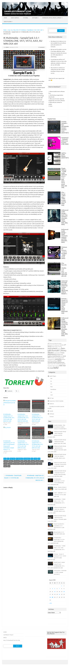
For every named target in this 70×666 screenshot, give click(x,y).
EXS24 (53, 346)
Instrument (16, 461)
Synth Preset (50, 363)
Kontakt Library (59, 350)
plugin (32, 461)
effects (11, 461)
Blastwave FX (51, 345)
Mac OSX (16, 30)
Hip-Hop (60, 346)
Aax (9, 30)
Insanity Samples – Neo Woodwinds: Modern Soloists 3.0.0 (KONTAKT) (60, 427)
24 (50, 597)
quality (37, 461)
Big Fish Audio (58, 343)
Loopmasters (57, 352)
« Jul (50, 603)
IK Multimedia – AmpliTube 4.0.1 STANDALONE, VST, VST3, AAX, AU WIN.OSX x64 (35, 478)
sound (5, 463)
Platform (51, 403)
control (6, 461)
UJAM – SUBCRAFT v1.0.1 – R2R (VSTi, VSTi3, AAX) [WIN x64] (60, 494)
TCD (55, 363)
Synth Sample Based (30, 463)
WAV (5, 466)
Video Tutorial (55, 365)
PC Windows (22, 30)
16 (64, 591)
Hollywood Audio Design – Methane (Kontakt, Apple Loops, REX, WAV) (60, 441)
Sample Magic (61, 357)
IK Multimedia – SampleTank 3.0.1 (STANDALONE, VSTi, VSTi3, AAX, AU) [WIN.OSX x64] (8, 418)
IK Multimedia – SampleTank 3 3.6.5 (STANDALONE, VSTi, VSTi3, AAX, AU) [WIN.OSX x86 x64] (23, 418)
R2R (64, 356)
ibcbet (48, 653)
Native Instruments (54, 356)
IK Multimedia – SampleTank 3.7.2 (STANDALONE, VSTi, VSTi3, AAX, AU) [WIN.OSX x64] (23, 444)
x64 (42, 30)
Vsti (41, 463)
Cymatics (61, 345)
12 (54, 591)
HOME (5, 632)
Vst (35, 30)
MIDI (22, 461)
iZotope (59, 348)
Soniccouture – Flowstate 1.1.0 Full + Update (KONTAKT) (60, 572)
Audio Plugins (7, 21)
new (26, 461)
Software (35, 17)
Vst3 (38, 30)
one (29, 461)
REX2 (49, 357)
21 (59, 594)
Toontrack (58, 363)
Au (12, 30)
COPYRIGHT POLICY (8, 634)
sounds (10, 463)
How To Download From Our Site (11, 640)
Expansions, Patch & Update (56, 401)
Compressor (56, 345)
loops (62, 353)
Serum (63, 359)
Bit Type (51, 398)
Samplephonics (51, 359)
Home (5, 17)
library (51, 352)
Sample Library (54, 357)
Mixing (54, 354)
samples (58, 359)
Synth (22, 463)
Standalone (30, 30)
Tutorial (25, 17)
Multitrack (60, 354)
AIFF (49, 343)
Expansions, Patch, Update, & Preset (52, 17)
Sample (51, 411)
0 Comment (41, 47)
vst (37, 463)
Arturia (51, 343)
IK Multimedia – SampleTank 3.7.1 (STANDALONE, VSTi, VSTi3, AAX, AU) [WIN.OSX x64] (37, 418)
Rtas (51, 386)
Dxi (51, 383)
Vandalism (50, 365)
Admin (7, 47)
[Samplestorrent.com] (35, 15)
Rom (42, 461)
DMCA (4, 637)
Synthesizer (60, 362)
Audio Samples (15, 17)
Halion (56, 346)
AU (54, 343)
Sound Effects (54, 361)
